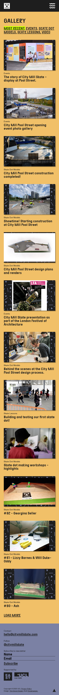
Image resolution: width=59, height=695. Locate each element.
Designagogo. (33, 690)
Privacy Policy (26, 688)
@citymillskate (14, 644)
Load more (12, 615)
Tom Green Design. (16, 690)
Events (31, 28)
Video (46, 32)
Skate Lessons (28, 32)
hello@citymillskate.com (21, 634)
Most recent (14, 28)
